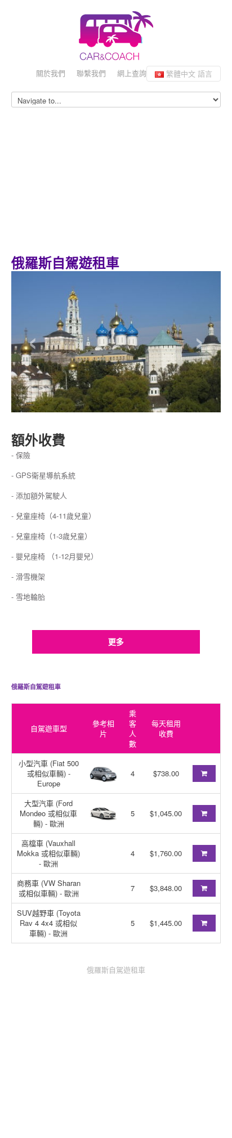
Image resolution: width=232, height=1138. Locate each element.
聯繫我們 (91, 73)
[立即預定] (204, 773)
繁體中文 (188, 73)
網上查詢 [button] (131, 73)
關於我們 (50, 73)
